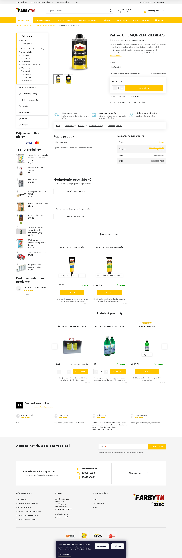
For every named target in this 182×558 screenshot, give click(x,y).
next (164, 346)
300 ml (75, 276)
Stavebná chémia (29, 87)
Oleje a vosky (25, 68)
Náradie (25, 106)
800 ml (82, 276)
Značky (25, 125)
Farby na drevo (26, 58)
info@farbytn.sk (90, 468)
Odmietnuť (101, 546)
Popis (58, 126)
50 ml (62, 276)
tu (90, 549)
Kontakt (95, 507)
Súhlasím (117, 546)
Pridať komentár (75, 216)
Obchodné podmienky (64, 2)
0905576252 (126, 10)
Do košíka (144, 88)
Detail (72, 293)
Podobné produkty (115, 126)
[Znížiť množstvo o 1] (115, 88)
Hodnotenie (69, 126)
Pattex (137, 96)
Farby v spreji (25, 71)
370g (144, 355)
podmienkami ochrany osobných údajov (130, 452)
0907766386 (88, 477)
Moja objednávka (21, 2)
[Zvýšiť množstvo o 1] (122, 88)
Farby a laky (27, 36)
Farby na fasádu (26, 77)
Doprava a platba (98, 503)
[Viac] (159, 20)
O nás (95, 499)
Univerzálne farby (27, 80)
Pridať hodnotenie (75, 191)
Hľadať (110, 10)
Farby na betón (26, 74)
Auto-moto (26, 112)
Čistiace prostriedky (30, 100)
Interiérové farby (26, 52)
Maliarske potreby (29, 94)
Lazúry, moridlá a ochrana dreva (32, 65)
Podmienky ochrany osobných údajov (28, 511)
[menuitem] (24, 20)
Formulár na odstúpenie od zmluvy (27, 515)
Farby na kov (25, 55)
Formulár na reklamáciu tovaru (26, 519)
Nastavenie (64, 554)
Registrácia (160, 2)
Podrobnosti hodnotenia (138, 40)
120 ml (68, 276)
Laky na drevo (25, 61)
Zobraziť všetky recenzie (44, 407)
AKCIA (24, 118)
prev (54, 346)
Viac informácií (116, 55)
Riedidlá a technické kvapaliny (32, 49)
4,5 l (149, 355)
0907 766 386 (62, 517)
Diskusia (81, 126)
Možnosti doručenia (159, 73)
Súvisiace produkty (96, 126)
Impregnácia (27, 44)
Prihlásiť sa (157, 447)
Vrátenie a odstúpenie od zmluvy (42, 2)
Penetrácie (24, 40)
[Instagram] (146, 473)
